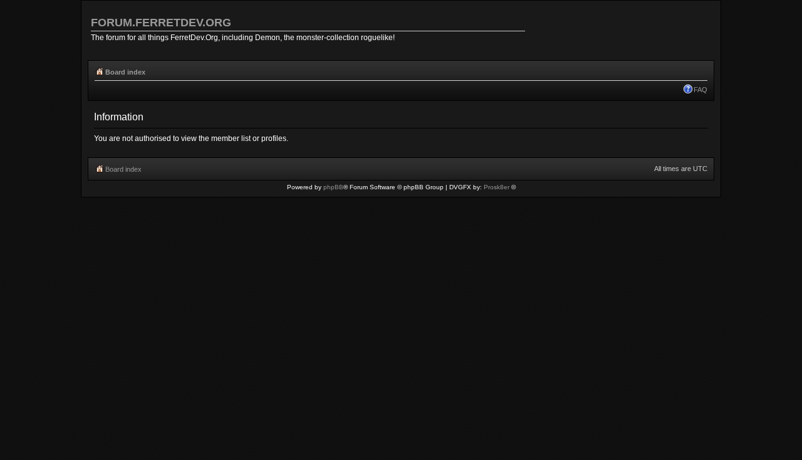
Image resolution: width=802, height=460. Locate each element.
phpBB (333, 187)
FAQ (700, 89)
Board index (125, 72)
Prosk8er (496, 187)
